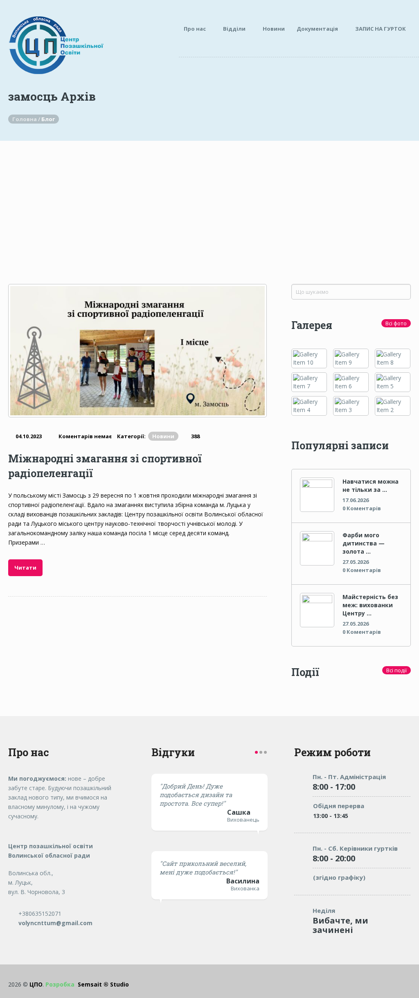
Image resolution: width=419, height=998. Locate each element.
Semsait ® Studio (87, 984)
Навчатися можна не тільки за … (370, 485)
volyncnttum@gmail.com (54, 923)
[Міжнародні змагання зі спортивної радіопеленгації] (137, 350)
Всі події (396, 670)
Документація (317, 28)
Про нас (195, 28)
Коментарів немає (85, 436)
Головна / (26, 119)
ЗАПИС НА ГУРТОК (380, 28)
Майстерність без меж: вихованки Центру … (370, 605)
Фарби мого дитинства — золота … (363, 543)
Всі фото (396, 323)
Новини (274, 28)
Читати (25, 567)
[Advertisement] (209, 202)
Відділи (234, 28)
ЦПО (36, 984)
